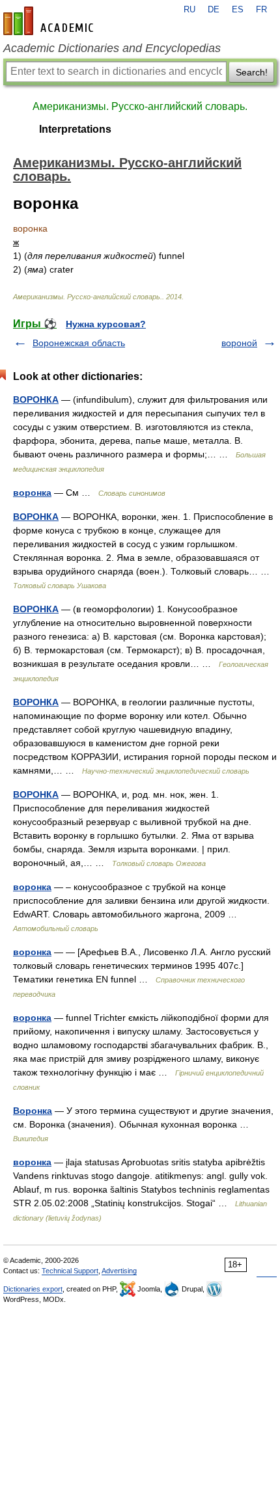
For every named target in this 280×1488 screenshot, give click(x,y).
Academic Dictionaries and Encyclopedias (112, 48)
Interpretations (75, 129)
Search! (252, 72)
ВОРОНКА (36, 399)
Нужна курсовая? (106, 324)
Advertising (119, 1271)
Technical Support (70, 1271)
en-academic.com (50, 21)
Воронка (32, 1110)
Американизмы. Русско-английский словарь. (140, 106)
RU (189, 9)
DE (213, 9)
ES (238, 9)
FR (261, 9)
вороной (239, 343)
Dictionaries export (33, 1289)
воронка (32, 492)
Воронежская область (79, 343)
